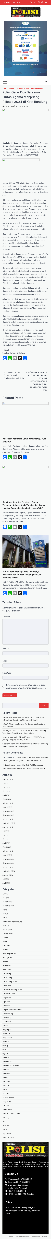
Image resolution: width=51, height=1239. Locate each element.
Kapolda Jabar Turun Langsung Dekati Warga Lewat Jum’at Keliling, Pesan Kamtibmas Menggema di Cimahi (23, 718)
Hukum (5, 949)
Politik (4, 1089)
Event (4, 941)
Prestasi (5, 1093)
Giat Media (6, 945)
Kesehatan (6, 1005)
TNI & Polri (6, 1125)
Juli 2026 (5, 783)
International (7, 965)
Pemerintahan (7, 1061)
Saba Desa (6, 1105)
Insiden (5, 961)
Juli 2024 (5, 879)
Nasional (5, 1041)
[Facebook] (35, 2)
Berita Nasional (8, 905)
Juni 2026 (6, 787)
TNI (3, 1121)
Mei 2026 (6, 791)
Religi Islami (6, 1101)
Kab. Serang (6, 973)
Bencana (5, 897)
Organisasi (6, 1053)
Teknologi (5, 1117)
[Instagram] (42, 2)
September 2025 (8, 823)
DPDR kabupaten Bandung (12, 921)
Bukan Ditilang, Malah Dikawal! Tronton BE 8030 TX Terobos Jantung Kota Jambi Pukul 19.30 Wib (24, 738)
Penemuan (6, 1073)
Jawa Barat (6, 969)
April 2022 (6, 883)
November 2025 (8, 815)
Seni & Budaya (7, 1109)
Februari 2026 (7, 803)
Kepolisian (19, 88)
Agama (5, 893)
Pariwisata (6, 1057)
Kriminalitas (6, 1021)
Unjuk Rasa (6, 1133)
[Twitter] (31, 2)
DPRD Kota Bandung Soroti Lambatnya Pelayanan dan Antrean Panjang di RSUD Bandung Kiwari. (21, 574)
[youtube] (46, 2)
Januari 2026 (7, 807)
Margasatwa (7, 1037)
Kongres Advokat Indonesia (12, 1009)
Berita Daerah (8, 88)
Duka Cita (5, 925)
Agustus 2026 (7, 779)
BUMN (4, 917)
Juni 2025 (6, 835)
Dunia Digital (7, 929)
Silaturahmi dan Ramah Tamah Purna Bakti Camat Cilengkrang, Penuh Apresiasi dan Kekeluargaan (25, 745)
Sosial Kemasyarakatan (33, 88)
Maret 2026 (6, 799)
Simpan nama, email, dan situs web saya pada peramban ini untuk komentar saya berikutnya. (26, 686)
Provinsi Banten (8, 1097)
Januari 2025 (7, 855)
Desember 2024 (8, 859)
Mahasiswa (6, 1033)
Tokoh (4, 1129)
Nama (5, 648)
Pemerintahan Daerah (10, 1065)
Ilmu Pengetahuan (9, 953)
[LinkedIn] (38, 2)
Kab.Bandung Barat (9, 981)
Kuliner (5, 1025)
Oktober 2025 (7, 819)
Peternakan (6, 1085)
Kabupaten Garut (8, 993)
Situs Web (6, 672)
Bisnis (4, 909)
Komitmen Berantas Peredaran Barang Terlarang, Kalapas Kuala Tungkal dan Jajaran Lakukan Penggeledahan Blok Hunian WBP (24, 505)
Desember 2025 (8, 811)
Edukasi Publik (7, 933)
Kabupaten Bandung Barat (12, 989)
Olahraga (5, 1045)
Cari (43, 705)
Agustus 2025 (7, 827)
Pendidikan (6, 1069)
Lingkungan (6, 1029)
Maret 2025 (6, 847)
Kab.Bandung (7, 977)
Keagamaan (6, 997)
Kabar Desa (6, 985)
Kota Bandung (7, 1013)
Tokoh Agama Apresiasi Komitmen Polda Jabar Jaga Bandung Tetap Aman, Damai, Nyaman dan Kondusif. (24, 731)
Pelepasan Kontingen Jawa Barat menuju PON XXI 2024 (24, 440)
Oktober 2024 (7, 867)
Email (5, 660)
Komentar (7, 616)
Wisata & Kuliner (8, 1137)
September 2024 (8, 871)
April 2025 (6, 843)
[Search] (46, 81)
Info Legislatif (7, 957)
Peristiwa (5, 1077)
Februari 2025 (7, 851)
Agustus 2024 (7, 875)
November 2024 (8, 863)
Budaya (5, 913)
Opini (4, 1049)
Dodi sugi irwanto (8, 765)
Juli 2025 (5, 831)
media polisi (8, 106)
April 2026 (6, 795)
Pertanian (6, 1081)
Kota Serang (6, 1017)
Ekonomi (5, 937)
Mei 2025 (6, 839)
